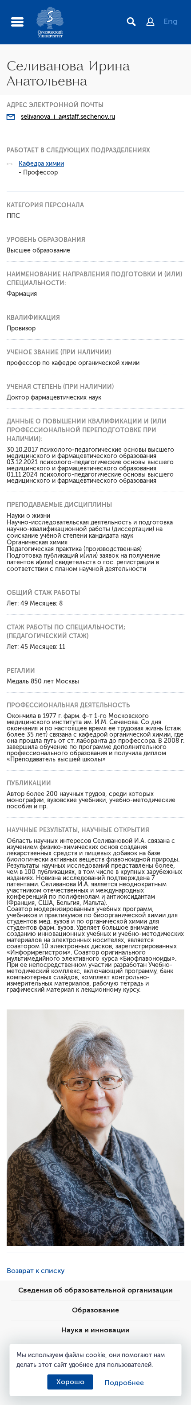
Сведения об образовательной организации (95, 1290)
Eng (170, 21)
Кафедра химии (41, 163)
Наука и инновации (95, 1330)
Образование (95, 1310)
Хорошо (70, 1382)
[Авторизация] (154, 23)
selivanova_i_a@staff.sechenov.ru (68, 116)
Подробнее (124, 1383)
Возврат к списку (36, 1271)
